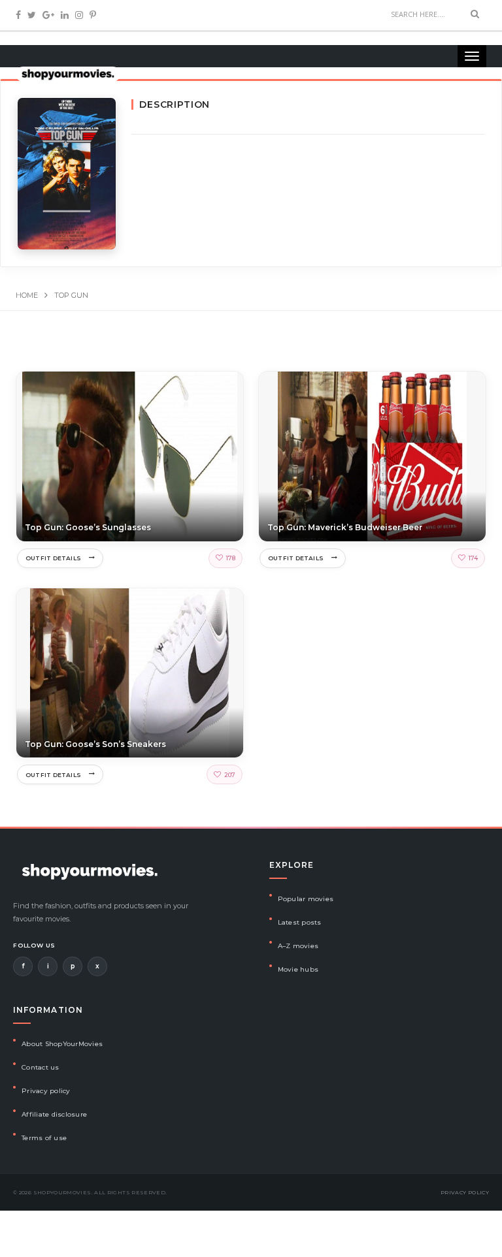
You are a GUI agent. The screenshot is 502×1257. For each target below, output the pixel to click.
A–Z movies (298, 946)
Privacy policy (46, 1091)
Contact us (40, 1067)
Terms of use (44, 1138)
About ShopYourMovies (62, 1044)
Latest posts (300, 922)
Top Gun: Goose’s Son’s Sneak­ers (95, 744)
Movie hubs (298, 969)
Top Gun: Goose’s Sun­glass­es (88, 527)
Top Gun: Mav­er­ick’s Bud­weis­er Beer (344, 527)
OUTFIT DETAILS (53, 558)
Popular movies (306, 899)
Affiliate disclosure (54, 1114)
